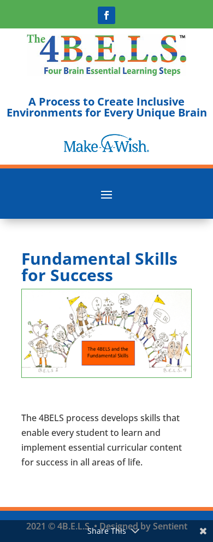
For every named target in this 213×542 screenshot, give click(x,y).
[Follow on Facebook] (106, 15)
